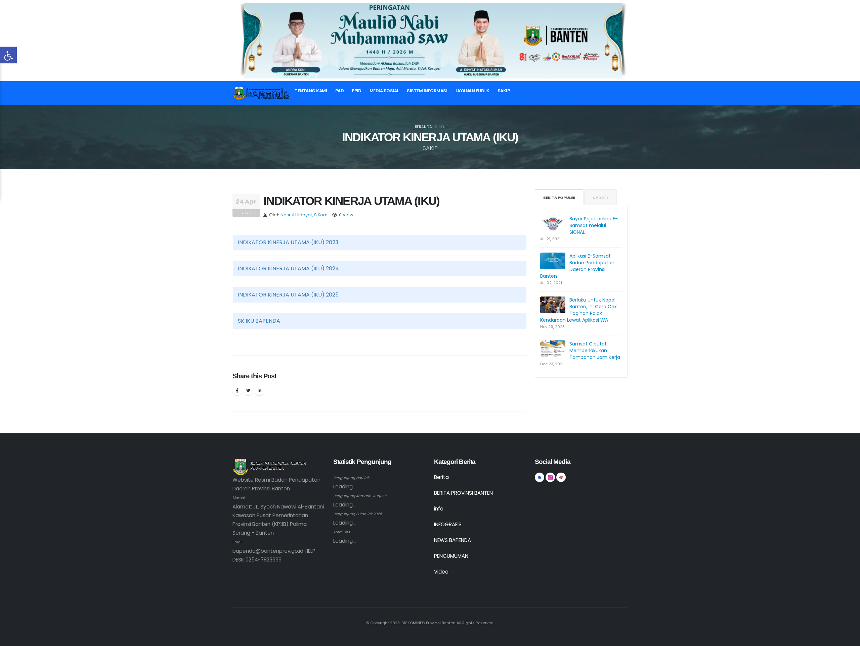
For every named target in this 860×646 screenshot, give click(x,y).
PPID (356, 91)
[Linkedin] (259, 390)
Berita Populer (559, 197)
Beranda (423, 126)
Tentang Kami (311, 91)
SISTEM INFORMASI (427, 91)
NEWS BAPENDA (452, 540)
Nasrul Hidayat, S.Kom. (305, 215)
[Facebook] (237, 390)
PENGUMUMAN (451, 555)
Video (441, 571)
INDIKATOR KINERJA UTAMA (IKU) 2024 (288, 268)
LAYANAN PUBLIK (472, 91)
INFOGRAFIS (448, 524)
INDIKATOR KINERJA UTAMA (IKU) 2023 (288, 242)
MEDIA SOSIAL (384, 91)
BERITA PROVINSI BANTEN (463, 492)
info (438, 508)
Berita (441, 477)
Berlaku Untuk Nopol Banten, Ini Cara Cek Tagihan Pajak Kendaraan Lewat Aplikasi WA (578, 310)
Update (600, 197)
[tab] (379, 242)
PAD (339, 91)
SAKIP (504, 91)
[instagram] (550, 477)
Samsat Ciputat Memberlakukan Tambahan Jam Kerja (594, 350)
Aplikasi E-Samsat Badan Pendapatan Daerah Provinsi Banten (577, 266)
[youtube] (561, 477)
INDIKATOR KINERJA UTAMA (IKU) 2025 (288, 295)
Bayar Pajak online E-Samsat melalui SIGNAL (593, 225)
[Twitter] (248, 390)
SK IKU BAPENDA (259, 321)
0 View (346, 215)
